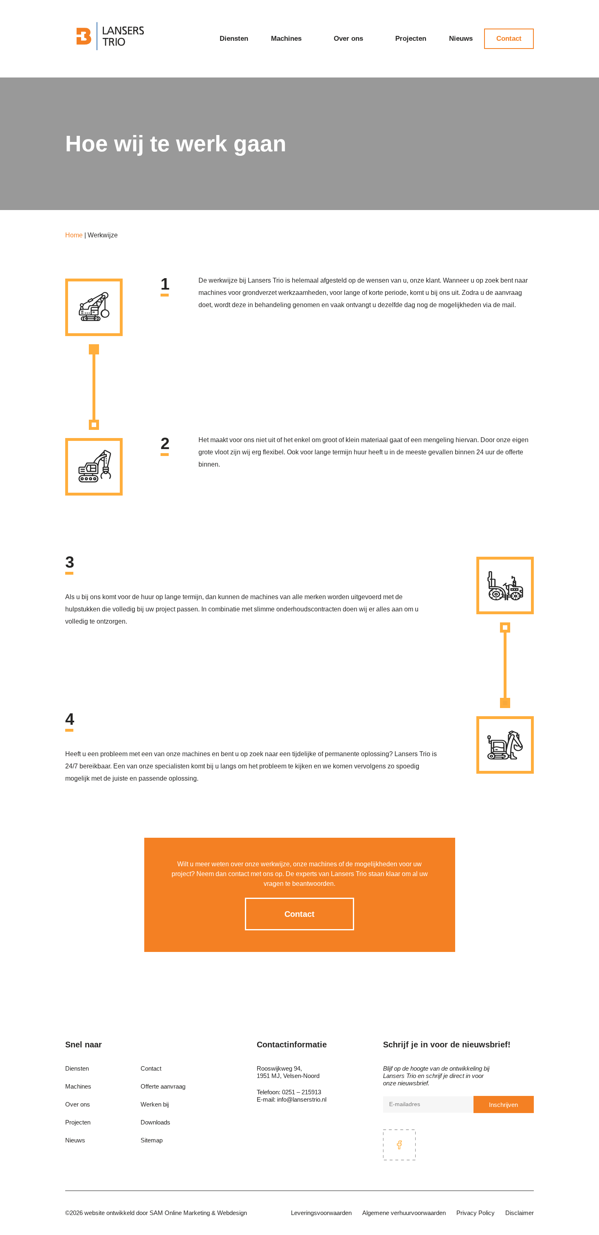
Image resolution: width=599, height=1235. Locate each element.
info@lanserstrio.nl (301, 1099)
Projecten (410, 38)
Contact (509, 38)
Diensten (234, 38)
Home (74, 235)
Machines (286, 38)
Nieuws (461, 38)
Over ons (348, 38)
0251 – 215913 (301, 1092)
